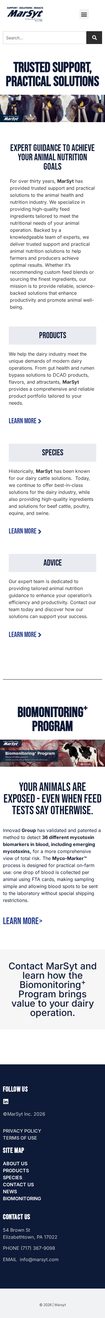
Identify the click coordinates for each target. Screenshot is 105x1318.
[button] (84, 14)
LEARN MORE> (23, 921)
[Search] (94, 37)
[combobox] (44, 37)
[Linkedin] (6, 1102)
